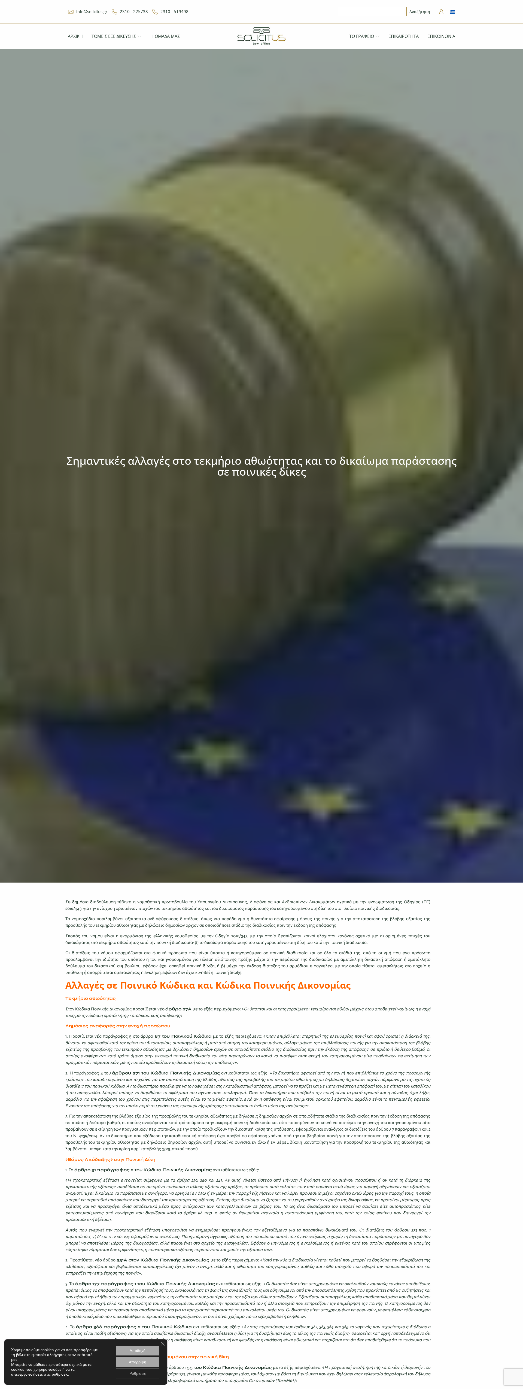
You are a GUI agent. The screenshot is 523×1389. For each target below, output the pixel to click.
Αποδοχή (137, 1350)
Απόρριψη (137, 1362)
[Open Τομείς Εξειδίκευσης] (139, 36)
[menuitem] (452, 12)
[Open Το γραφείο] (377, 36)
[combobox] (371, 11)
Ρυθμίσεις (137, 1373)
